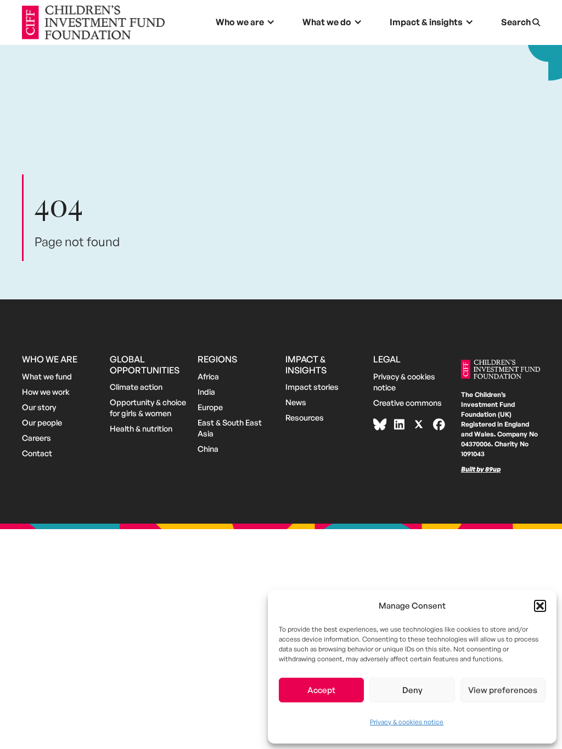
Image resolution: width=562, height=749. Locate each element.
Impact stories (312, 386)
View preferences (502, 690)
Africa (208, 376)
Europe (210, 407)
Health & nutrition (141, 428)
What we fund (47, 376)
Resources (304, 417)
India (206, 391)
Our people (42, 422)
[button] (540, 605)
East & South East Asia (230, 427)
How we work (46, 391)
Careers (36, 437)
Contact (37, 453)
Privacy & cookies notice (406, 722)
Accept (321, 690)
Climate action (136, 386)
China (208, 448)
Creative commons (407, 402)
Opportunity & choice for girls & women (148, 407)
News (295, 402)
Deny (412, 690)
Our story (39, 407)
